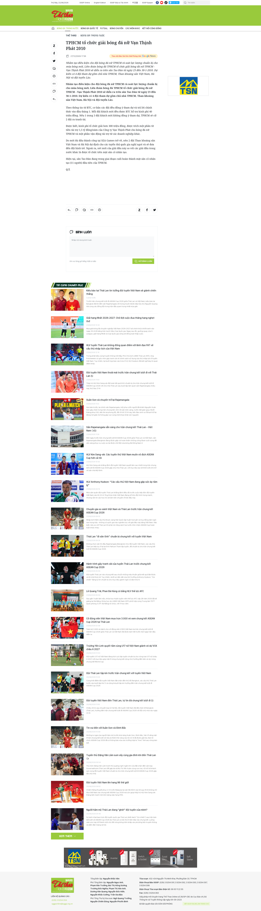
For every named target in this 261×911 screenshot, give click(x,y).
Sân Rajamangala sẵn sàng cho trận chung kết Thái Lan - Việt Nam (119, 429)
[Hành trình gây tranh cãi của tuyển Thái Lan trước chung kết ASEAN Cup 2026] (67, 573)
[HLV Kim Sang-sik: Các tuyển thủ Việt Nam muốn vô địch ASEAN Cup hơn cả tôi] (67, 464)
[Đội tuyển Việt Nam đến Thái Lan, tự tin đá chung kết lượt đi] (67, 710)
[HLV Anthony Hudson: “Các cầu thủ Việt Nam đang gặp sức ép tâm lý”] (67, 491)
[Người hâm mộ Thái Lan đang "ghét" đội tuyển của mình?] (67, 819)
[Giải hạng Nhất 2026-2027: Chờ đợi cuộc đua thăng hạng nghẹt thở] (67, 327)
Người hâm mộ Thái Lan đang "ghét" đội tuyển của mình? (116, 809)
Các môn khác (132, 28)
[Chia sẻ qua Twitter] (54, 61)
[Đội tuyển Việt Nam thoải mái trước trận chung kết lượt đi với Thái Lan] (67, 382)
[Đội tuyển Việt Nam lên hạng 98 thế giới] (67, 792)
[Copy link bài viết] (54, 84)
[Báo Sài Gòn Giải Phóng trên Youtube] (161, 2)
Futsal (104, 28)
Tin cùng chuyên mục (69, 285)
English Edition (100, 2)
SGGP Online (85, 2)
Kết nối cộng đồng (151, 28)
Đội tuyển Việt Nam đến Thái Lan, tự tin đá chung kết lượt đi (118, 700)
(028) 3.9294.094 (59, 900)
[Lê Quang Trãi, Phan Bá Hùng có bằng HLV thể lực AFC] (67, 600)
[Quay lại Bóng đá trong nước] (54, 99)
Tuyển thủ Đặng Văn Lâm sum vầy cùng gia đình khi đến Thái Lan (121, 755)
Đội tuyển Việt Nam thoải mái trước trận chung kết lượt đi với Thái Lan (121, 374)
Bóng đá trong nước (68, 28)
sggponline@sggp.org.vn (62, 904)
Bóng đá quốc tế (89, 28)
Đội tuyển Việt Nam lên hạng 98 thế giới (107, 782)
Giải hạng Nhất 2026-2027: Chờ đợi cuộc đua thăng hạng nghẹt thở (120, 319)
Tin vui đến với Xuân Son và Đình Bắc (106, 727)
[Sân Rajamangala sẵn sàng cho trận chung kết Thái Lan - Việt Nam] (67, 436)
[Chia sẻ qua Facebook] (54, 53)
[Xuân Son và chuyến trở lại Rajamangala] (67, 409)
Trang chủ (53, 28)
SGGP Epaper (147, 2)
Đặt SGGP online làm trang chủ (196, 904)
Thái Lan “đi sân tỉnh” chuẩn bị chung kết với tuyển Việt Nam (119, 536)
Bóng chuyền (116, 28)
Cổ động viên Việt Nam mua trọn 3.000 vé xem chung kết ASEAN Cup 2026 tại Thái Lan (120, 620)
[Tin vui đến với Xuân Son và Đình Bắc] (67, 737)
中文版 (135, 2)
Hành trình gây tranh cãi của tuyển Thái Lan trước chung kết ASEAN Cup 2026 (118, 565)
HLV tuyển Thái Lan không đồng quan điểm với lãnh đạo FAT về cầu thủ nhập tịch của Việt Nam (119, 347)
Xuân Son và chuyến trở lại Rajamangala (107, 399)
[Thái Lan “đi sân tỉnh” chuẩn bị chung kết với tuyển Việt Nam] (67, 546)
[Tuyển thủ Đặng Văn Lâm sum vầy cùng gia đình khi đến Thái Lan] (67, 764)
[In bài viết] (54, 76)
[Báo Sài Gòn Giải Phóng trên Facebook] (157, 2)
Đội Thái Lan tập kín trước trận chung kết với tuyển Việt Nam (118, 673)
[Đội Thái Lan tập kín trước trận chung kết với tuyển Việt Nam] (67, 682)
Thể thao (71, 35)
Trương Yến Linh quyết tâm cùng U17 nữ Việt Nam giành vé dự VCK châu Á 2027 (121, 647)
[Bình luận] (54, 91)
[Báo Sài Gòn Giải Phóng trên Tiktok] (166, 2)
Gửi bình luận (145, 261)
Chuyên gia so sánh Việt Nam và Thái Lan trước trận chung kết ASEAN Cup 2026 (119, 511)
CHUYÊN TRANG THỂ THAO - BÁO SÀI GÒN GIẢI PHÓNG (62, 15)
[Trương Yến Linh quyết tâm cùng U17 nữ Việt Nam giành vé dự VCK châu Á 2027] (67, 655)
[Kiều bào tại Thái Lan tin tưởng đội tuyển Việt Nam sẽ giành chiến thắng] (67, 300)
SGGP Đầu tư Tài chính (119, 2)
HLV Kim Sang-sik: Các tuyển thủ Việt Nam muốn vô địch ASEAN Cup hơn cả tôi (120, 456)
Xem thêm (65, 836)
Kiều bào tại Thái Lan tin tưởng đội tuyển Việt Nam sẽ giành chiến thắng (121, 292)
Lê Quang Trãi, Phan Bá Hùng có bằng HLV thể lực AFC (115, 591)
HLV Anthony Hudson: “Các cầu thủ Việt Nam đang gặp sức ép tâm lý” (121, 483)
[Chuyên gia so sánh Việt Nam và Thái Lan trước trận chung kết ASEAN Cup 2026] (67, 518)
